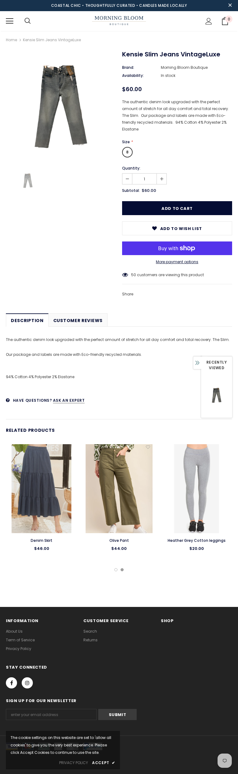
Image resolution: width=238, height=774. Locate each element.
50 (133, 274)
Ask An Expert (69, 400)
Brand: (128, 67)
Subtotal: (131, 190)
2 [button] (122, 569)
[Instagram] (27, 682)
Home (11, 39)
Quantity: (131, 168)
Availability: (133, 75)
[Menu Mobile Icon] (9, 21)
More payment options (177, 261)
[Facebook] (11, 682)
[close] (230, 5)
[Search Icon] (27, 21)
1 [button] (115, 569)
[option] (61, 107)
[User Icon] (208, 21)
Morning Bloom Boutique (184, 67)
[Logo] (119, 20)
